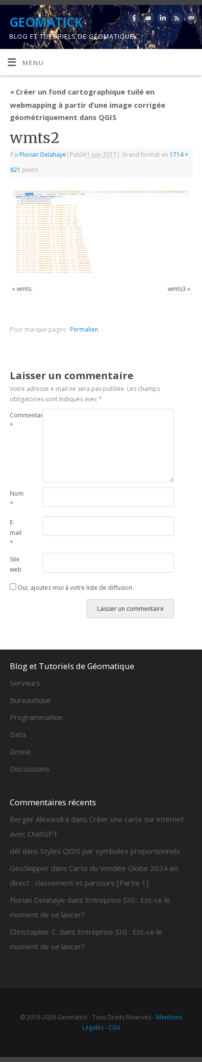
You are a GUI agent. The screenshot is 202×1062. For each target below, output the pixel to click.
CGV (114, 1027)
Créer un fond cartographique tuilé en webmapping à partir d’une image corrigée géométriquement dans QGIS (87, 104)
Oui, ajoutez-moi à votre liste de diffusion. (75, 587)
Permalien (84, 329)
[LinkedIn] (161, 19)
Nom (17, 498)
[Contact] (190, 19)
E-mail (16, 532)
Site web (16, 564)
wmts (24, 289)
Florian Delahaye (43, 154)
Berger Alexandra (39, 819)
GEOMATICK (45, 22)
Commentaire (18, 420)
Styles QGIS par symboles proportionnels (110, 851)
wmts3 (177, 289)
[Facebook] (133, 19)
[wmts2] (101, 232)
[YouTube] (147, 19)
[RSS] (176, 19)
